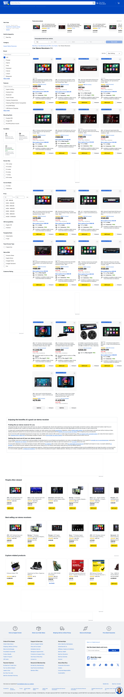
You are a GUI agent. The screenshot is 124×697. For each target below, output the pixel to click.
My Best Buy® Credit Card (9, 665)
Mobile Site (105, 684)
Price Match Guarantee (9, 651)
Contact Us (33, 659)
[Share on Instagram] (94, 665)
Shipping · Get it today (12, 28)
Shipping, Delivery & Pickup (10, 646)
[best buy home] (6, 3)
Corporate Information (64, 665)
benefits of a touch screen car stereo (67, 431)
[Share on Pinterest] (112, 665)
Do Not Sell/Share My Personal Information (58, 689)
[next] (117, 497)
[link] (12, 501)
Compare (51, 102)
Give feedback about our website (25, 684)
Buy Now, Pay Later (8, 673)
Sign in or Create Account (93, 642)
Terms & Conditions (12, 689)
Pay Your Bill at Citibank (9, 668)
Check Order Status (8, 644)
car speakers (48, 443)
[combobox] (43, 42)
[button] (101, 3)
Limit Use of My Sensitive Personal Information (78, 689)
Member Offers (34, 670)
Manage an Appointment (37, 651)
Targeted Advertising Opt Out (97, 689)
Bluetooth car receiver (21, 441)
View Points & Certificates (37, 668)
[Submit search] (93, 3)
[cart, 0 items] (119, 3)
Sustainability (61, 673)
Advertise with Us (62, 646)
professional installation (29, 448)
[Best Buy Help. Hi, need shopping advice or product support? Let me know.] (119, 690)
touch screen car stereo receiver (54, 435)
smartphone (58, 430)
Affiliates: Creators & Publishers (66, 649)
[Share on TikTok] (100, 665)
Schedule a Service (35, 649)
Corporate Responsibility (64, 670)
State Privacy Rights (36, 689)
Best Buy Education (63, 654)
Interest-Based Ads (27, 689)
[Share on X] (118, 665)
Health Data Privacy (45, 689)
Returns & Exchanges (8, 649)
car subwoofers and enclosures (75, 443)
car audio (74, 441)
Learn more (94, 659)
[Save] (51, 59)
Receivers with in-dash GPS (18, 435)
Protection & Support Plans (38, 654)
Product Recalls (7, 654)
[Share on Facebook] (106, 665)
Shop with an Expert (36, 646)
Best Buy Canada (116, 684)
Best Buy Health (62, 651)
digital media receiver (77, 430)
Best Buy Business (62, 656)
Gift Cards (5, 659)
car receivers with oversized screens (88, 434)
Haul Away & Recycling (36, 656)
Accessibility (6, 688)
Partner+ (60, 659)
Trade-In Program (7, 656)
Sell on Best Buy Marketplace (65, 644)
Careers (60, 668)
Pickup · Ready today (12, 25)
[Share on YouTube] (88, 665)
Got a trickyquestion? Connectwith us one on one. (108, 690)
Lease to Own (6, 670)
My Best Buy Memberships (37, 665)
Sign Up (114, 650)
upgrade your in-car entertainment (100, 440)
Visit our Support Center (37, 644)
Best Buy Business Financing (10, 675)
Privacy (21, 688)
